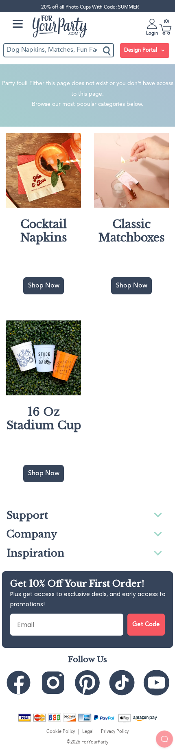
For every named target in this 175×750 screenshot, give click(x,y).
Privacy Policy (115, 731)
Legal (88, 731)
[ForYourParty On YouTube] (156, 682)
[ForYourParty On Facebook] (18, 682)
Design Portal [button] (141, 50)
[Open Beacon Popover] (164, 739)
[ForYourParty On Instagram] (53, 682)
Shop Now (43, 286)
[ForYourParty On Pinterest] (87, 682)
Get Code (146, 625)
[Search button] (107, 50)
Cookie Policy (60, 731)
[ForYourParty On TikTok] (122, 682)
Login (152, 33)
